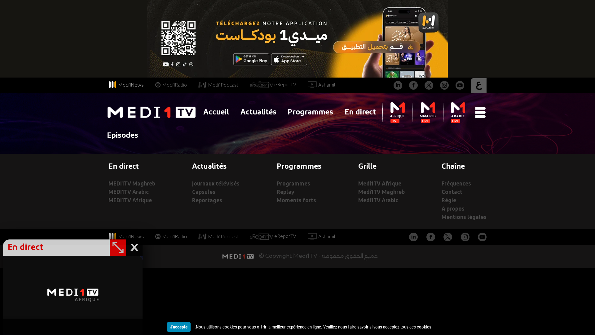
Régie (449, 201)
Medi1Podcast (223, 85)
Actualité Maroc (297, 271)
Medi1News (131, 85)
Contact (452, 192)
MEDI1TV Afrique (130, 201)
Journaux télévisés (216, 184)
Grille (367, 167)
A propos (453, 209)
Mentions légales (464, 218)
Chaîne (453, 167)
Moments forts (296, 201)
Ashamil (326, 85)
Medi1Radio (174, 85)
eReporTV (285, 85)
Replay (285, 192)
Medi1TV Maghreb (381, 192)
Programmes (310, 112)
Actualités (258, 112)
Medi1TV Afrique (379, 184)
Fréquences (456, 184)
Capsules (203, 192)
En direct (360, 112)
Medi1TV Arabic (378, 201)
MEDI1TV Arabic (128, 192)
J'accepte (178, 327)
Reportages (207, 201)
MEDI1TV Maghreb (131, 184)
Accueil (216, 112)
